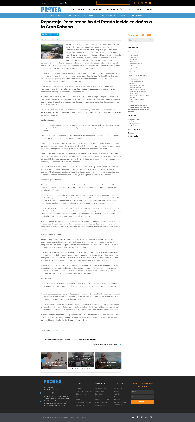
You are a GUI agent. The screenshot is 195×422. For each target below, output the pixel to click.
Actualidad (56, 15)
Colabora (129, 9)
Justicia (63, 3)
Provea (81, 9)
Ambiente (132, 57)
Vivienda (132, 72)
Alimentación (134, 55)
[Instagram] (142, 3)
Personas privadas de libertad (139, 95)
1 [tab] (73, 368)
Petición (132, 97)
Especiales (88, 15)
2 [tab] (75, 368)
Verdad (55, 3)
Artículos (72, 15)
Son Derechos (133, 126)
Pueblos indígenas (135, 63)
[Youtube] (146, 3)
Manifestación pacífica (137, 89)
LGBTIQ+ (131, 122)
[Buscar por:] (141, 40)
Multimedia (137, 15)
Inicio (72, 9)
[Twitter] (134, 3)
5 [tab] (82, 368)
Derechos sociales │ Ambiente (50, 34)
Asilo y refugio (134, 79)
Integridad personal (136, 81)
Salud (131, 66)
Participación (134, 93)
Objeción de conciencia (137, 91)
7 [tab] (87, 368)
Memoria (45, 3)
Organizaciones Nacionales (137, 105)
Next (120, 360)
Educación (133, 59)
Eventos (150, 9)
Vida (131, 102)
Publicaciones (106, 15)
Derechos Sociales (134, 52)
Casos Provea (134, 130)
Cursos (131, 133)
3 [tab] (78, 368)
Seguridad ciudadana (136, 99)
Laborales (132, 61)
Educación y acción (114, 9)
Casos (122, 15)
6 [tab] (85, 368)
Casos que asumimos (95, 9)
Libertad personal (135, 87)
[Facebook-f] (138, 3)
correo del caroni (58, 330)
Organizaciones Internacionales (139, 107)
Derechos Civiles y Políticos (137, 75)
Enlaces (140, 9)
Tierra (131, 70)
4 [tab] (80, 368)
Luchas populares (134, 124)
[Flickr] (150, 3)
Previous (42, 360)
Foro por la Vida (133, 120)
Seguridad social (135, 68)
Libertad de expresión (137, 85)
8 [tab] (90, 368)
